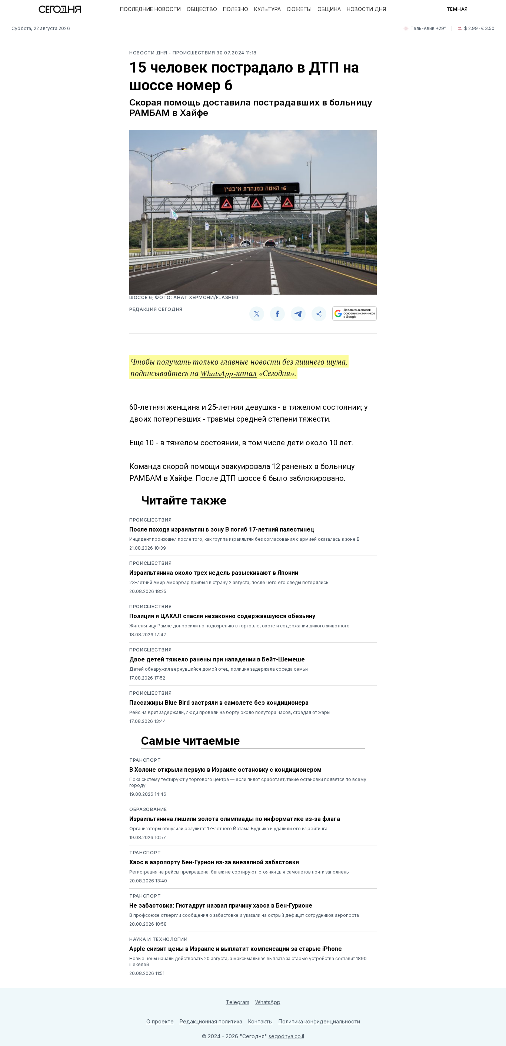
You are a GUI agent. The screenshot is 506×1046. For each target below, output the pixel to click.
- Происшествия (192, 53)
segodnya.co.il (286, 1036)
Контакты (260, 1021)
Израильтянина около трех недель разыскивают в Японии (213, 572)
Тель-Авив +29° (428, 28)
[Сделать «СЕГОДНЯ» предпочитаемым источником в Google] (354, 313)
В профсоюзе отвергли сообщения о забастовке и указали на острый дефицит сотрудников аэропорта (244, 915)
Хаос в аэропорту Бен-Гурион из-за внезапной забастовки (214, 862)
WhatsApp (267, 1002)
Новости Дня (366, 9)
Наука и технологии (158, 939)
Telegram (237, 1002)
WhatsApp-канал (228, 373)
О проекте (160, 1021)
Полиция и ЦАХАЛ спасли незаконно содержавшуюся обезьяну (222, 616)
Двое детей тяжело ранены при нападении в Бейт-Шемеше (217, 659)
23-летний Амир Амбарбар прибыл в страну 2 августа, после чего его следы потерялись (229, 582)
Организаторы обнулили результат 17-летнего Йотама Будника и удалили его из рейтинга (228, 828)
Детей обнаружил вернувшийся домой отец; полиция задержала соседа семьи (218, 669)
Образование (148, 809)
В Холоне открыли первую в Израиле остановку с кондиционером (225, 769)
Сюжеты (299, 9)
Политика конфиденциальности (319, 1021)
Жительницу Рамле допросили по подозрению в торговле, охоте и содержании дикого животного (239, 625)
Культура (267, 9)
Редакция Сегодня (156, 309)
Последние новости (150, 9)
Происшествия (150, 520)
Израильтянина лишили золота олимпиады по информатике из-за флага (234, 818)
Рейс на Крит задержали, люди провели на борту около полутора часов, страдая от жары (229, 712)
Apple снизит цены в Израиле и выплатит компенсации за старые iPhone (235, 948)
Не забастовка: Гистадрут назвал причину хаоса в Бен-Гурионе (220, 905)
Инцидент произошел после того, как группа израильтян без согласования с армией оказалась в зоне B (244, 539)
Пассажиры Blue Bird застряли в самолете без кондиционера (219, 702)
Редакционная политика (211, 1021)
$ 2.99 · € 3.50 (479, 28)
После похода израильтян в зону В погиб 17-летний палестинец (221, 529)
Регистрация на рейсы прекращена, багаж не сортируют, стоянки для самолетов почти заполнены (239, 872)
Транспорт (145, 760)
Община (329, 9)
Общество (202, 9)
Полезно (235, 9)
